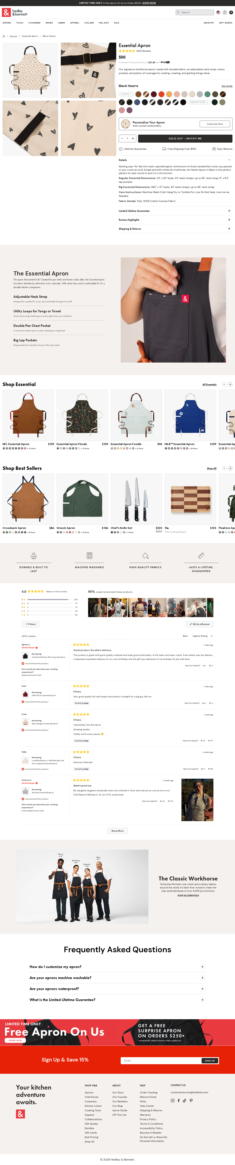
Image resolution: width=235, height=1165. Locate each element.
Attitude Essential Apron (43, 792)
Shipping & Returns (151, 1110)
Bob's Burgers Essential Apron (45, 723)
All (4, 36)
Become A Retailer (150, 1132)
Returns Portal (148, 1097)
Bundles (89, 1128)
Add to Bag (28, 435)
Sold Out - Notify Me (185, 138)
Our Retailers (120, 1101)
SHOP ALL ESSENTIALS (188, 895)
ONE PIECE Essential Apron (44, 695)
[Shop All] (176, 1032)
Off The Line (119, 1115)
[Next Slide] (210, 607)
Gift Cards (91, 1132)
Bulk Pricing (91, 1137)
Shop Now (136, 519)
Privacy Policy (148, 1119)
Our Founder (119, 1097)
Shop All (89, 1141)
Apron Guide (119, 1110)
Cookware (91, 1101)
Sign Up (210, 1060)
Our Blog (117, 1106)
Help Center (147, 1106)
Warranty (145, 1115)
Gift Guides (91, 1123)
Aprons (13, 36)
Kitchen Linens (93, 1106)
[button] (50, 599)
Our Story (118, 1092)
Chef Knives (91, 1097)
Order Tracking (148, 1092)
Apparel (89, 1115)
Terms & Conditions (151, 1123)
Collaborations (93, 1119)
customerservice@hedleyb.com (189, 1092)
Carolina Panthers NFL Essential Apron (48, 657)
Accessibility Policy (151, 1128)
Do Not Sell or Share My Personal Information (153, 1139)
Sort (185, 635)
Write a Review (202, 625)
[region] (150, 607)
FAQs (143, 1101)
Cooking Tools (93, 1110)
